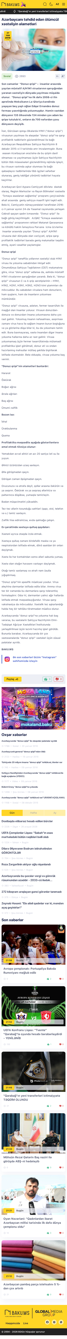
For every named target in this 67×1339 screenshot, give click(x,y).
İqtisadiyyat (18, 885)
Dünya (15, 897)
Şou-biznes (18, 792)
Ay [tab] (54, 812)
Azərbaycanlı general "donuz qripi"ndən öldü (23, 751)
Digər (15, 826)
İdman (15, 842)
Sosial (7, 76)
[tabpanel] (33, 867)
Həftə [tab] (33, 812)
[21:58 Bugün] (33, 944)
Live (25, 1323)
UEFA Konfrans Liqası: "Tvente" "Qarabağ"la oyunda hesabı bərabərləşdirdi (32, 1034)
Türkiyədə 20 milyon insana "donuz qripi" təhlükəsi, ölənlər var (32, 762)
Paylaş (10, 679)
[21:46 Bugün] (33, 1071)
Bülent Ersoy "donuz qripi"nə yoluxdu (20, 787)
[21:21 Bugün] (33, 1194)
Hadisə (15, 756)
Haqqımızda (13, 1323)
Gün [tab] (12, 812)
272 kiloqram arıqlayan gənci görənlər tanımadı (32, 891)
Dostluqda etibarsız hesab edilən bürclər (27, 821)
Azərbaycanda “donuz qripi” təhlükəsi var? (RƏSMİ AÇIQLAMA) (33, 797)
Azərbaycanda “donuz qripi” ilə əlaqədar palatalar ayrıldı (29, 741)
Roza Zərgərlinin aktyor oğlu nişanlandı (26, 864)
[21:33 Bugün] (33, 1133)
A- (57, 76)
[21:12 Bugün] (33, 1260)
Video (15, 781)
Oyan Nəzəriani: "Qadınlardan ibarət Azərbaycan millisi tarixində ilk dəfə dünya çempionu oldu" (32, 1222)
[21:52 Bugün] (33, 1006)
